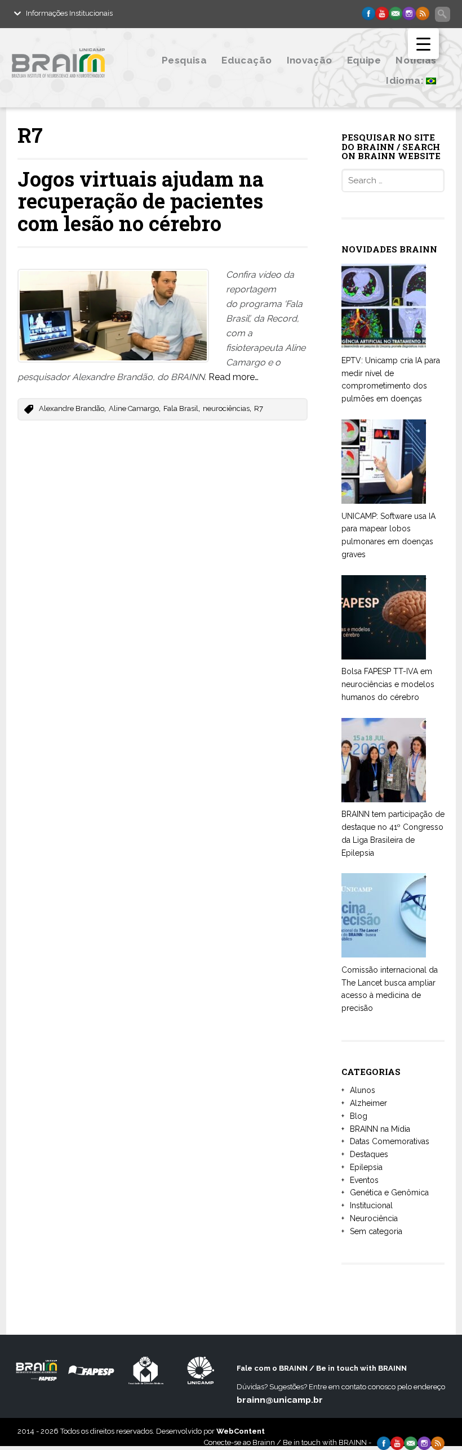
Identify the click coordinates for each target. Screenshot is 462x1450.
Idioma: (406, 80)
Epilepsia (366, 1167)
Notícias (416, 60)
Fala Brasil (180, 408)
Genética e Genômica (389, 1192)
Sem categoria (376, 1231)
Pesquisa (184, 60)
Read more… (233, 377)
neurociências (226, 408)
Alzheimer (368, 1103)
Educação (246, 60)
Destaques (369, 1154)
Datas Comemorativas (389, 1141)
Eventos (364, 1180)
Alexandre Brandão (71, 408)
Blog (358, 1116)
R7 (258, 408)
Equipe (364, 60)
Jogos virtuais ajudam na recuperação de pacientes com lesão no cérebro (140, 201)
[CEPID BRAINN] (74, 85)
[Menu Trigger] (423, 43)
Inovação (309, 60)
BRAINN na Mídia (380, 1128)
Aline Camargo (134, 408)
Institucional (371, 1205)
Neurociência (374, 1218)
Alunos (362, 1090)
